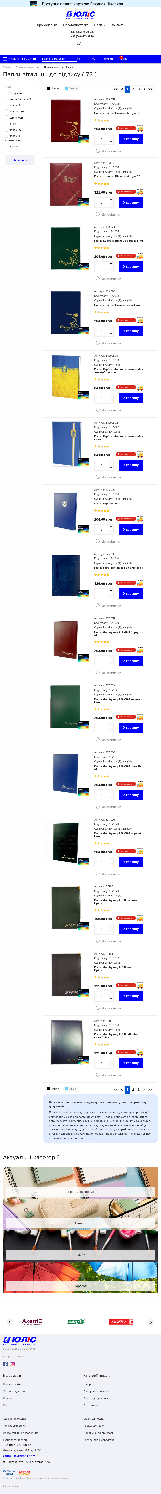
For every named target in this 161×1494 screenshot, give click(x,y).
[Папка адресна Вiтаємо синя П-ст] (65, 312)
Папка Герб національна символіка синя (118, 438)
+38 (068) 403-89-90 (82, 36)
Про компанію (47, 25)
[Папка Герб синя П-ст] (65, 511)
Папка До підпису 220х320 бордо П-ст (118, 633)
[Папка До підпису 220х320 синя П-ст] (65, 773)
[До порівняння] (97, 151)
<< (116, 89)
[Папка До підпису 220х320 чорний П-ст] (65, 841)
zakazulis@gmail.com (19, 1455)
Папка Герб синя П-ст (108, 503)
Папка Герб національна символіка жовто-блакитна (118, 371)
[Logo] (19, 1341)
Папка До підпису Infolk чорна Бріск (115, 969)
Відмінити (20, 160)
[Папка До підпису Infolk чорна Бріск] (65, 974)
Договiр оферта (11, 1486)
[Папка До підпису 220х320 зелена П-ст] (65, 706)
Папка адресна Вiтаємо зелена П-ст (118, 240)
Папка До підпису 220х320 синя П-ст (117, 767)
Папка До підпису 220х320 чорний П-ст (117, 835)
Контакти (117, 25)
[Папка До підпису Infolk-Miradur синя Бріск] (65, 1042)
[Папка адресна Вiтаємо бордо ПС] (65, 183)
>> (150, 89)
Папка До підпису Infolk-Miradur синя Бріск (116, 1036)
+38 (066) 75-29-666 (82, 32)
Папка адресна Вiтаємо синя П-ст (117, 305)
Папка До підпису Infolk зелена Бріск (115, 902)
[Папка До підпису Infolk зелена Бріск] (65, 907)
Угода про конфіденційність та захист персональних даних (36, 1478)
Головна (7, 67)
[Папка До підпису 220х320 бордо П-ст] (65, 639)
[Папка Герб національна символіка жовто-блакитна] (65, 376)
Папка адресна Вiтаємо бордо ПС (117, 176)
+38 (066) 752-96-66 (17, 1444)
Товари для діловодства (27, 67)
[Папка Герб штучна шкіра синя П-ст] (65, 575)
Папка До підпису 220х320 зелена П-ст (117, 701)
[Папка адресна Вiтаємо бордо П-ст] (65, 120)
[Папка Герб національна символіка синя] (65, 443)
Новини (99, 25)
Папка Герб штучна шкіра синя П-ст (118, 567)
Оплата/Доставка (75, 25)
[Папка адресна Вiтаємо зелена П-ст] (65, 248)
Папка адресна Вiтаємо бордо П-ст (118, 113)
